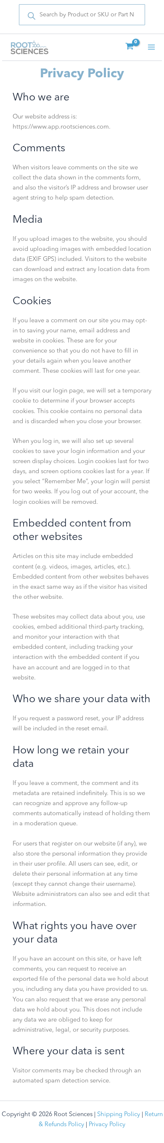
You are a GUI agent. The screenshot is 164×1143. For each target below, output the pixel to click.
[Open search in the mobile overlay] (82, 14)
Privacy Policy (107, 1125)
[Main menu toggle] (151, 47)
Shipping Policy (118, 1114)
